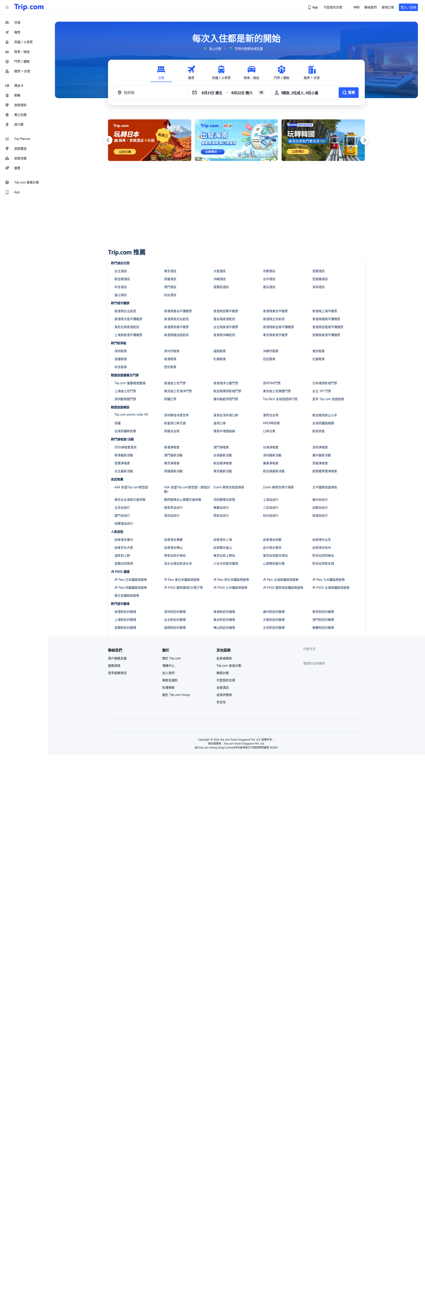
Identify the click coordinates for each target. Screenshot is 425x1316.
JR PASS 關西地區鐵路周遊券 (283, 587)
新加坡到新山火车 (324, 415)
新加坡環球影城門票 (227, 391)
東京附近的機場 (323, 611)
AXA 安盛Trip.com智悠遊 (131, 487)
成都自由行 (320, 507)
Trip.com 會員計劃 (228, 665)
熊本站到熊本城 (323, 563)
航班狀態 (318, 431)
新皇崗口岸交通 (175, 423)
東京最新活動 (222, 471)
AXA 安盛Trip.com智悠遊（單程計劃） (187, 489)
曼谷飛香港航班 (224, 319)
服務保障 (114, 665)
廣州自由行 (320, 499)
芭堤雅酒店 (320, 279)
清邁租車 (120, 359)
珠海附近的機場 (224, 611)
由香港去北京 (321, 539)
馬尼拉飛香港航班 (126, 327)
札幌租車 (219, 359)
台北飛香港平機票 (225, 327)
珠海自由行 (320, 515)
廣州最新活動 (321, 455)
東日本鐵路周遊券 (126, 595)
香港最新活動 (123, 455)
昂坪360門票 (272, 383)
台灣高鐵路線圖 (323, 423)
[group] (212, 48)
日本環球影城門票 (324, 383)
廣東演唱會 (270, 463)
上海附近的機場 (125, 619)
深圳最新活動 (272, 455)
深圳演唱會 (320, 447)
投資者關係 (224, 658)
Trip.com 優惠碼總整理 (129, 383)
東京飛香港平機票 (275, 335)
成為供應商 (224, 695)
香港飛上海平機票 (324, 311)
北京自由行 (122, 507)
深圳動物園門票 (125, 399)
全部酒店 (222, 687)
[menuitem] (24, 22)
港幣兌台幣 (270, 415)
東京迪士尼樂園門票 (277, 391)
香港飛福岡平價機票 (326, 319)
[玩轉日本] (149, 140)
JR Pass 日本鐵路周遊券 (130, 579)
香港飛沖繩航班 (224, 335)
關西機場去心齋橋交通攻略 (182, 499)
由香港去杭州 (321, 547)
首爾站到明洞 (123, 563)
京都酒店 (269, 271)
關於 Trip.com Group (176, 695)
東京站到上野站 (224, 555)
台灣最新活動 (222, 455)
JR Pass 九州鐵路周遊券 (328, 579)
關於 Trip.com (171, 658)
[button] (7, 7)
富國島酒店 (221, 287)
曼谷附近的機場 (224, 619)
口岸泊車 (269, 431)
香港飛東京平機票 (275, 311)
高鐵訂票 (170, 399)
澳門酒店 (170, 287)
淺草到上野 (122, 555)
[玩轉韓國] (323, 140)
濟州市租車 (172, 351)
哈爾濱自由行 (123, 523)
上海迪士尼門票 (125, 391)
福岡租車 (219, 351)
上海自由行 (270, 499)
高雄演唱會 (320, 463)
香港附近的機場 (125, 611)
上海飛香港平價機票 (128, 335)
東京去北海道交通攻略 (129, 499)
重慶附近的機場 (323, 627)
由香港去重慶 (173, 539)
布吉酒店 (120, 287)
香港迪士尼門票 (175, 383)
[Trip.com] (29, 7)
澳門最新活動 (173, 455)
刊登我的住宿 (225, 680)
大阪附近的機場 (274, 619)
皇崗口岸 (219, 423)
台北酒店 (120, 271)
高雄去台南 (172, 431)
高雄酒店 (170, 279)
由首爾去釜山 (222, 547)
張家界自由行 (173, 507)
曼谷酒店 (269, 287)
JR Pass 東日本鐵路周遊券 (182, 579)
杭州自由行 (270, 515)
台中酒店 (269, 279)
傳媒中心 (168, 665)
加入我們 (168, 673)
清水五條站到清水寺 (178, 563)
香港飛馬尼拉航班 (176, 319)
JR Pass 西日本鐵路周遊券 (231, 579)
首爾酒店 (318, 271)
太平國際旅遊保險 (324, 487)
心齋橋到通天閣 (274, 563)
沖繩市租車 (270, 351)
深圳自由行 (172, 515)
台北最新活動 (123, 471)
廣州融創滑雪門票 (225, 399)
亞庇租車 (269, 359)
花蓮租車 (318, 359)
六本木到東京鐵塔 (225, 563)
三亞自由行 (270, 507)
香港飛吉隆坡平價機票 (327, 327)
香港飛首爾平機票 (225, 311)
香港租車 (170, 359)
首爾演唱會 (122, 463)
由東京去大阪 (123, 547)
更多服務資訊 (117, 673)
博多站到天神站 (175, 555)
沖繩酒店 (219, 279)
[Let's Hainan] (236, 140)
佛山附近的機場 (224, 627)
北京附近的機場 (274, 627)
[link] (313, 7)
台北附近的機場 (175, 619)
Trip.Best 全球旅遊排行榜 (280, 399)
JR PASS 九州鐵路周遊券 (230, 587)
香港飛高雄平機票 (176, 327)
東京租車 (318, 351)
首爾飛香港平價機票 (326, 335)
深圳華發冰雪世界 (176, 415)
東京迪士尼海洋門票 (178, 391)
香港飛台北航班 (125, 311)
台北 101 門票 (321, 391)
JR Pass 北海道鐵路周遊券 (281, 579)
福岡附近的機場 (175, 627)
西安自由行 (221, 515)
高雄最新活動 (173, 471)
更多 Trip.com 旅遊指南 (328, 399)
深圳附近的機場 (175, 611)
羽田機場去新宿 (224, 499)
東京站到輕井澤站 (275, 555)
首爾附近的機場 (125, 627)
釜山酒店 (120, 295)
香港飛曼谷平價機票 (178, 311)
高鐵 (117, 423)
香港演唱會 (172, 447)
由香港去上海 (222, 539)
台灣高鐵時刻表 (125, 431)
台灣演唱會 (270, 447)
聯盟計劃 (222, 673)
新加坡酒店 (122, 279)
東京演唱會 (172, 463)
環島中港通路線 (224, 431)
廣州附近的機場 (274, 611)
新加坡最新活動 (274, 471)
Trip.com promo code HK (131, 414)
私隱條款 (168, 687)
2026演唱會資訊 (125, 447)
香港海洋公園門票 (225, 383)
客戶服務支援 (117, 658)
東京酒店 (170, 271)
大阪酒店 (219, 271)
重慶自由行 (221, 507)
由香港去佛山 (173, 547)
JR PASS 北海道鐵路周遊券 (331, 587)
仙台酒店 (170, 295)
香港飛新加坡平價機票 (278, 327)
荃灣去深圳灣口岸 (225, 415)
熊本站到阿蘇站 (323, 555)
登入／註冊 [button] (408, 7)
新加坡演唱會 (222, 463)
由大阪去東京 (272, 547)
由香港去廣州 (123, 539)
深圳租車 (120, 351)
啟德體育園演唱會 (324, 471)
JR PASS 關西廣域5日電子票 (183, 587)
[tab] (161, 72)
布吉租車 (120, 367)
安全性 (221, 702)
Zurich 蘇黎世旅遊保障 (228, 487)
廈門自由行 (122, 515)
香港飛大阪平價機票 (128, 319)
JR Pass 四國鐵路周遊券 (130, 587)
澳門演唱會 (221, 447)
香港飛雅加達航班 (176, 335)
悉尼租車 (170, 367)
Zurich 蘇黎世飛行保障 (278, 487)
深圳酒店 (318, 287)
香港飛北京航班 (274, 319)
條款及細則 (170, 680)
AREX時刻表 (271, 423)
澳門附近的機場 (323, 619)
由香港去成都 (272, 539)
